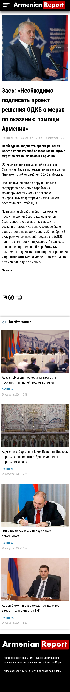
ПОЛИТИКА (8, 389)
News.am (8, 270)
